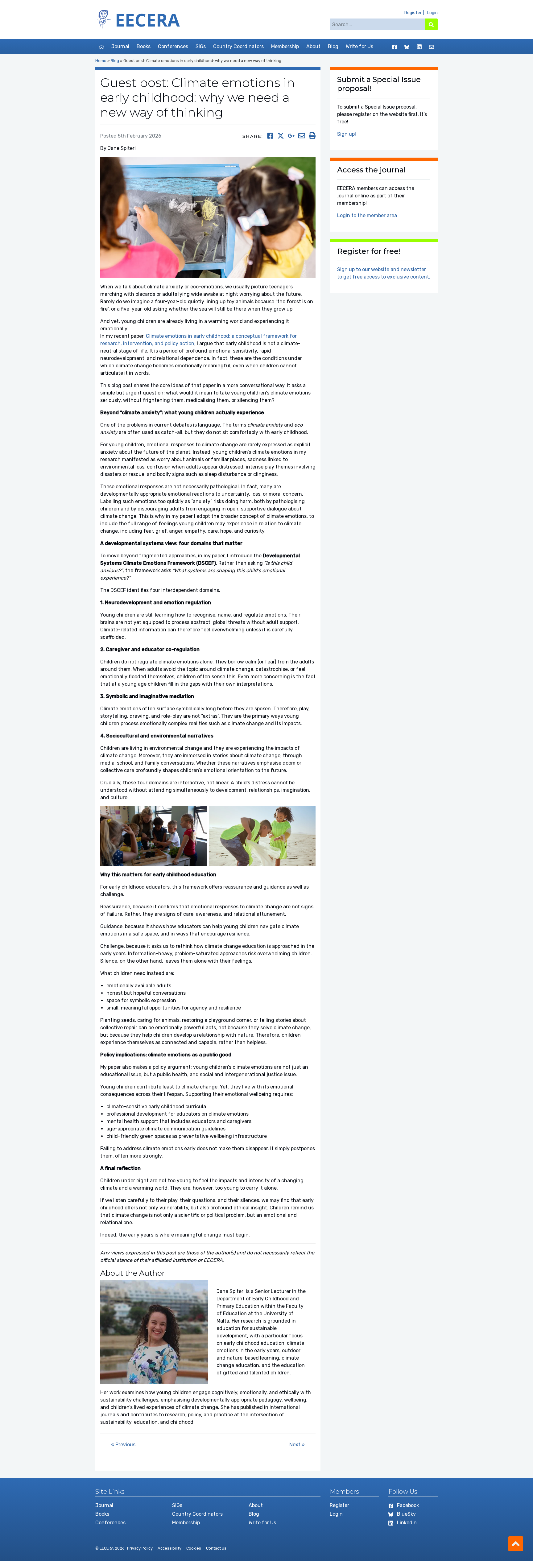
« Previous (123, 1444)
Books (144, 46)
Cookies (193, 1548)
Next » (297, 1444)
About (313, 46)
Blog (333, 46)
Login (432, 12)
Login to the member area (367, 215)
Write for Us (359, 46)
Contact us (216, 1548)
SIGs (201, 46)
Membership (285, 46)
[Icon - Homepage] (101, 46)
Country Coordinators (238, 46)
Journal (120, 46)
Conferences (173, 46)
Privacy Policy (140, 1548)
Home (100, 60)
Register (413, 12)
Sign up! (346, 134)
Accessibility (169, 1548)
